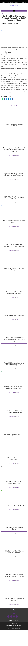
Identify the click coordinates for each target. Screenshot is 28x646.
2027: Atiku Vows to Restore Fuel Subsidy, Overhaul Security (14, 459)
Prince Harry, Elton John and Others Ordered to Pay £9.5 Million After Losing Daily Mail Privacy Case (14, 149)
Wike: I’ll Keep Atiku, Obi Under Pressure (14, 315)
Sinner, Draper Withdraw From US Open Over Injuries (14, 269)
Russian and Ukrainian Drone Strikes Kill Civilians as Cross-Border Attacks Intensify (14, 174)
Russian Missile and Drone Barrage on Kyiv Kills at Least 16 (14, 599)
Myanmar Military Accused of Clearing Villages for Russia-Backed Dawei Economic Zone (14, 339)
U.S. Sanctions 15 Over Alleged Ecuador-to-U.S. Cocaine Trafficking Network (14, 411)
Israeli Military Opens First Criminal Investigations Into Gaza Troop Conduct (14, 575)
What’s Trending (10, 2)
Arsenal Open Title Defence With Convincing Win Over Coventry (14, 293)
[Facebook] (8, 616)
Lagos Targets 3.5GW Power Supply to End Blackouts (14, 435)
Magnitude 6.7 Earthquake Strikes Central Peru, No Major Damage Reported (14, 364)
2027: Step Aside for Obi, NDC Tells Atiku (14, 505)
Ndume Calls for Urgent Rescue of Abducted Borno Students (14, 482)
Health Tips (17, 2)
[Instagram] (17, 616)
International (24, 2)
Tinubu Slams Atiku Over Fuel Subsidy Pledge (14, 528)
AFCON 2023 (3, 2)
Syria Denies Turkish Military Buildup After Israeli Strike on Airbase (14, 552)
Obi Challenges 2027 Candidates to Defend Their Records (14, 221)
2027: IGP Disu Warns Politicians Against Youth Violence (14, 198)
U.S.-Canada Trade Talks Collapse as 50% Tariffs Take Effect (14, 125)
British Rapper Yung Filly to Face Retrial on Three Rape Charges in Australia (14, 387)
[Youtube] (14, 616)
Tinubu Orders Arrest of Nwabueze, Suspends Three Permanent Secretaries (14, 245)
